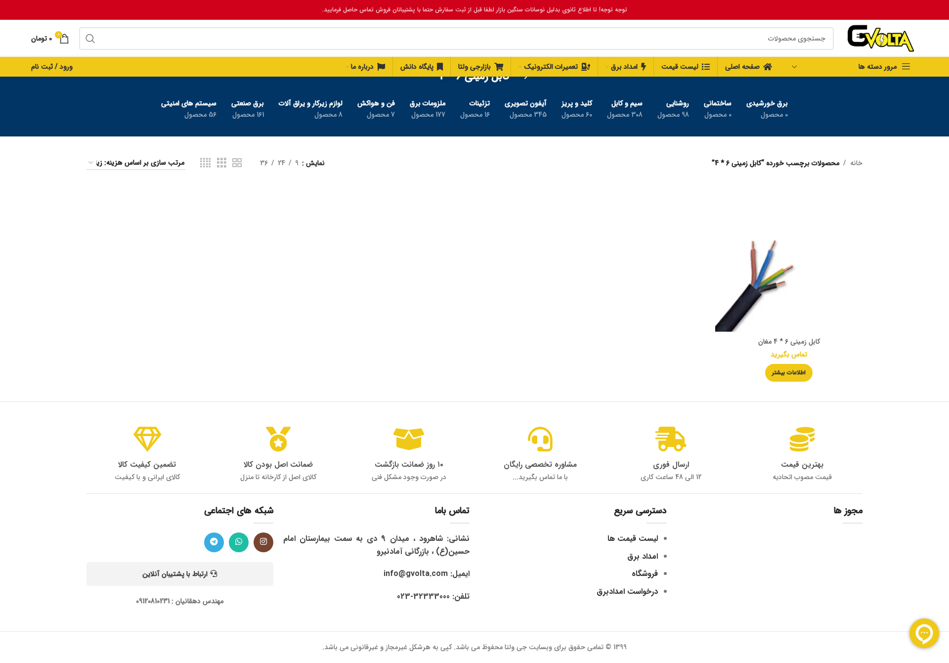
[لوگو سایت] (881, 38)
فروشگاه (645, 574)
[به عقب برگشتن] (522, 77)
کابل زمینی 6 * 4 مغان (789, 341)
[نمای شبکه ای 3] (221, 163)
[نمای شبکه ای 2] (237, 163)
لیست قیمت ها (632, 538)
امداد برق (642, 556)
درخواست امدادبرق (627, 591)
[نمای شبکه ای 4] (205, 163)
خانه (856, 163)
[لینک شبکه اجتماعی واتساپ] (239, 542)
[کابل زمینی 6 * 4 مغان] (789, 258)
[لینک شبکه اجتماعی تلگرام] (214, 542)
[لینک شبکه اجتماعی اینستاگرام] (263, 542)
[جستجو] (90, 38)
